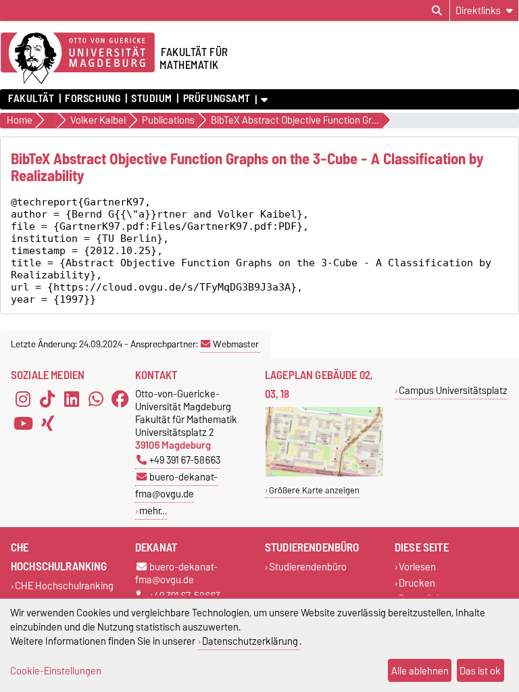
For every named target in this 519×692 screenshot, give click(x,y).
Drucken (417, 583)
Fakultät (31, 99)
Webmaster (236, 344)
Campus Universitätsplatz (453, 390)
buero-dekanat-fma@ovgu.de (176, 485)
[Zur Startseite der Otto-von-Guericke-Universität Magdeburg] (77, 59)
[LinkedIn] (71, 399)
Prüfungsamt (217, 99)
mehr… (153, 510)
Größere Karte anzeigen (314, 490)
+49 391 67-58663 (184, 459)
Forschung (92, 99)
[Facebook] (120, 399)
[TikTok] (47, 399)
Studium (151, 99)
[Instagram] (23, 399)
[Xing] (47, 424)
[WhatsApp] (96, 399)
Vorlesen (417, 567)
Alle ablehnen (420, 670)
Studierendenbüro (308, 567)
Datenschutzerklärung (250, 641)
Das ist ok (480, 670)
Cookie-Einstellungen (55, 670)
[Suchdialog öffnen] (436, 11)
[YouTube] (23, 424)
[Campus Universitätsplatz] (324, 473)
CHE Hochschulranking (64, 586)
